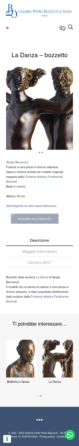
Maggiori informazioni (39, 251)
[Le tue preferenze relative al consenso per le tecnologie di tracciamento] (7, 439)
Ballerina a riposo (18, 382)
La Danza (55, 382)
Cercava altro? (39, 262)
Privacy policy (47, 436)
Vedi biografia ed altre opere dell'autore (31, 206)
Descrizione (39, 240)
